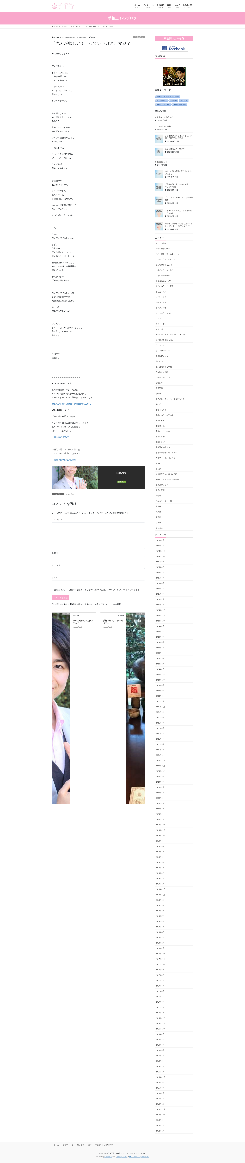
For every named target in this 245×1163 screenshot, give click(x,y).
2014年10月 (160, 1115)
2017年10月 (160, 964)
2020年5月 (160, 798)
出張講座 (174, 100)
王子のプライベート (164, 485)
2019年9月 (160, 841)
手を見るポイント (163, 104)
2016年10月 (160, 1029)
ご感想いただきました (165, 270)
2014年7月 (160, 1125)
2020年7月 (160, 787)
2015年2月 (160, 1093)
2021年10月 (160, 712)
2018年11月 (160, 895)
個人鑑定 (80, 1145)
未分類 (158, 469)
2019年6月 (160, 857)
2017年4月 (160, 997)
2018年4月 (160, 932)
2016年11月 (160, 1023)
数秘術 (158, 463)
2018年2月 (160, 943)
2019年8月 (160, 846)
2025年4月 (160, 589)
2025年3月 (160, 594)
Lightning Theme (121, 1157)
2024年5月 (160, 648)
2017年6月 (160, 986)
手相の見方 (160, 420)
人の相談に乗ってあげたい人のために (171, 335)
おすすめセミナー (163, 249)
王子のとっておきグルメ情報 (167, 480)
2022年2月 (160, 701)
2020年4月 (160, 803)
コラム (158, 318)
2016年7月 (160, 1045)
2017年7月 (160, 980)
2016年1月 (160, 1072)
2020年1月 (160, 819)
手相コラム (139, 37)
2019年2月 (160, 878)
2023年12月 (160, 675)
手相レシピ (160, 442)
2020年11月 (160, 766)
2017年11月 (160, 959)
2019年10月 (160, 836)
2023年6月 (160, 685)
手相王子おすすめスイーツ (166, 453)
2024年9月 (160, 626)
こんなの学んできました (165, 259)
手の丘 (158, 404)
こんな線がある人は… (165, 265)
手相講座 (184, 100)
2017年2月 (160, 1007)
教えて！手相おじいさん (165, 458)
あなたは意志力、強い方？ (175, 149)
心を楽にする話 (162, 372)
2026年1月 (160, 546)
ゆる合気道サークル (164, 281)
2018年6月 (160, 921)
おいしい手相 (161, 243)
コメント (57, 519)
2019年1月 (160, 884)
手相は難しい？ (161, 162)
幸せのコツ (160, 361)
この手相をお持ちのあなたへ (167, 254)
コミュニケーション (164, 313)
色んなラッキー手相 (164, 501)
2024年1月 (160, 669)
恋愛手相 (159, 388)
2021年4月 (160, 739)
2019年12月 (160, 825)
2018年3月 (160, 937)
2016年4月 (160, 1056)
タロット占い (161, 100)
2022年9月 (160, 691)
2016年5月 (160, 1050)
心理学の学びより (163, 377)
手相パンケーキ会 (163, 431)
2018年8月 (160, 911)
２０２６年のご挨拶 (163, 126)
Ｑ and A (159, 528)
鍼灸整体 (159, 512)
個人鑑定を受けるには (165, 340)
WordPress (108, 1157)
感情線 (158, 394)
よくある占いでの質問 (165, 286)
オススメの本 (161, 308)
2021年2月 (160, 750)
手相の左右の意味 (180, 104)
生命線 (158, 496)
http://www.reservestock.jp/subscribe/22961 (71, 404)
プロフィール (68, 1145)
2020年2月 (160, 814)
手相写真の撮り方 (163, 447)
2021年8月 (160, 717)
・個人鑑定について (61, 437)
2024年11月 (160, 615)
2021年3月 (160, 744)
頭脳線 (158, 522)
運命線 (158, 506)
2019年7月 (160, 852)
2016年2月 (160, 1066)
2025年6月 (160, 578)
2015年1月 (160, 1099)
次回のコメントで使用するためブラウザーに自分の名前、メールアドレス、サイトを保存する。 (98, 590)
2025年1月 (160, 605)
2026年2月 (160, 540)
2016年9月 (160, 1034)
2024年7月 (160, 637)
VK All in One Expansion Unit (139, 1157)
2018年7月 (160, 916)
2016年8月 (160, 1040)
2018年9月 (160, 905)
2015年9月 (160, 1083)
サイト (55, 577)
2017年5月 (160, 991)
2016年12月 (160, 1018)
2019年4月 (160, 868)
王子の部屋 (160, 490)
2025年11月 (160, 551)
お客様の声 (108, 1145)
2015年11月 (160, 1077)
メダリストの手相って (164, 117)
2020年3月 (160, 809)
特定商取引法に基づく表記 (166, 474)
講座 (89, 1145)
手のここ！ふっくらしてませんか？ (170, 399)
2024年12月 (160, 610)
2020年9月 (160, 776)
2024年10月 (160, 621)
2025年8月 (160, 567)
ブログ (98, 1145)
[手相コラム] (61, 708)
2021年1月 (160, 755)
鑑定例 (158, 517)
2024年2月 (160, 664)
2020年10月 (160, 771)
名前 (55, 553)
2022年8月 (160, 696)
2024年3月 (160, 658)
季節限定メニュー (163, 356)
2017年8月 (160, 975)
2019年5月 (160, 862)
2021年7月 (160, 723)
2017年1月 (160, 1013)
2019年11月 (160, 830)
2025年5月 (160, 583)
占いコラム (160, 345)
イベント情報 (161, 302)
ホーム (56, 1145)
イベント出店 (161, 297)
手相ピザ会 (160, 437)
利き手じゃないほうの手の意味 (168, 96)
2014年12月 (160, 1104)
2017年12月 (160, 954)
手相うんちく (161, 410)
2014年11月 (160, 1109)
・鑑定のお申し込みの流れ (64, 460)
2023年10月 (160, 680)
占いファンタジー (163, 351)
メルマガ (159, 329)
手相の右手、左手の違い (165, 415)
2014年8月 (160, 1120)
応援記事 (159, 383)
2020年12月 (160, 760)
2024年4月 (160, 653)
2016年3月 (160, 1061)
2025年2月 (160, 599)
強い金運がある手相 (164, 367)
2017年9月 (160, 970)
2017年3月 (160, 1002)
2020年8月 (160, 782)
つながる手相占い (163, 275)
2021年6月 (160, 728)
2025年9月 (160, 562)
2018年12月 (160, 889)
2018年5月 (160, 927)
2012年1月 (160, 1131)
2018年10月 (160, 900)
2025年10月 (160, 556)
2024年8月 (160, 632)
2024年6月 (160, 642)
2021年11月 (160, 707)
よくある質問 (161, 292)
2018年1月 (160, 948)
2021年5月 (160, 734)
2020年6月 (160, 793)
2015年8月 (160, 1088)
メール (56, 565)
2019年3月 (160, 873)
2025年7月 (160, 572)
